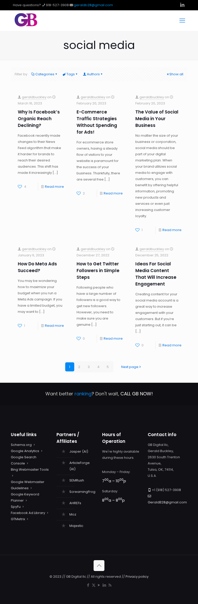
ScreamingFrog (82, 491)
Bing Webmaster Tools (30, 469)
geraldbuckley (34, 97)
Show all (176, 74)
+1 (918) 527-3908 (166, 489)
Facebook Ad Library (28, 512)
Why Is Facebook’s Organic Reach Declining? (39, 118)
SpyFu (16, 506)
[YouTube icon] (99, 585)
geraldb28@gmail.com (93, 5)
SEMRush (76, 480)
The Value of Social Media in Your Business (156, 118)
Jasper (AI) (78, 451)
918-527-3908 (57, 5)
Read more (54, 186)
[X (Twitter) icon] (94, 585)
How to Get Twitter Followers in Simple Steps (98, 270)
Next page (129, 366)
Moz (72, 514)
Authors (93, 74)
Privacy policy (137, 576)
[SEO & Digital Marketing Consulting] (26, 25)
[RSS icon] (110, 585)
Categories (44, 74)
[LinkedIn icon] (104, 585)
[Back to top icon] (99, 565)
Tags (71, 74)
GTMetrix (18, 519)
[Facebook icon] (88, 585)
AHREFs (75, 503)
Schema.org (21, 444)
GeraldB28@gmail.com (167, 502)
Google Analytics (25, 450)
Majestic (76, 525)
